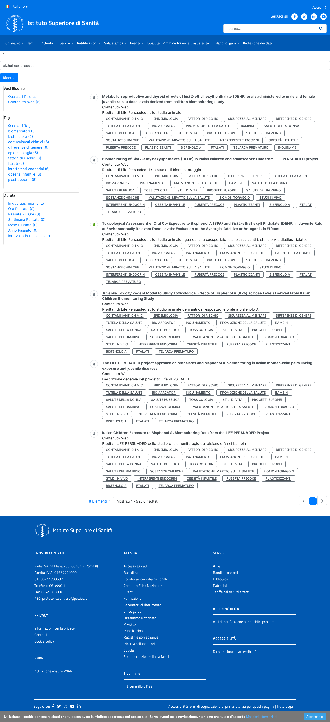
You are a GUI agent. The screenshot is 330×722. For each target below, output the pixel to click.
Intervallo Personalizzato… (30, 235)
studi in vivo (271, 197)
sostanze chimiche (122, 140)
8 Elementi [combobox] (98, 501)
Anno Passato (22, 230)
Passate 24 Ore (24, 214)
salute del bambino (263, 133)
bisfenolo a (20, 136)
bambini (247, 126)
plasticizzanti (22, 179)
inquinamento (152, 183)
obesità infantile (24, 174)
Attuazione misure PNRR (53, 671)
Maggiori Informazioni (261, 716)
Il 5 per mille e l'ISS (138, 686)
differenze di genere (28, 147)
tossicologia (156, 133)
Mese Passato (23, 225)
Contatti (40, 634)
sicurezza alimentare (247, 119)
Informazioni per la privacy (54, 628)
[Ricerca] (321, 28)
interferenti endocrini (29, 169)
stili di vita (187, 133)
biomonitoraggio (234, 197)
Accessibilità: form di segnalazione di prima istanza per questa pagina (221, 706)
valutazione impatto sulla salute (179, 140)
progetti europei (222, 133)
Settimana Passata (27, 219)
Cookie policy (44, 641)
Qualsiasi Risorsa (22, 96)
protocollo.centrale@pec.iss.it (64, 598)
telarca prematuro (250, 147)
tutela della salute (124, 126)
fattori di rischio (24, 158)
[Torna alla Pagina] (3, 54)
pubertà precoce (121, 147)
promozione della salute (208, 126)
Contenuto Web (24, 102)
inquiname (287, 147)
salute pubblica (120, 133)
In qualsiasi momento (26, 203)
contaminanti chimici (28, 142)
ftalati (16, 163)
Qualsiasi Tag (19, 125)
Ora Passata (21, 208)
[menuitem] (14, 43)
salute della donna (281, 126)
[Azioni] (7, 6)
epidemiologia (23, 152)
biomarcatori (22, 131)
